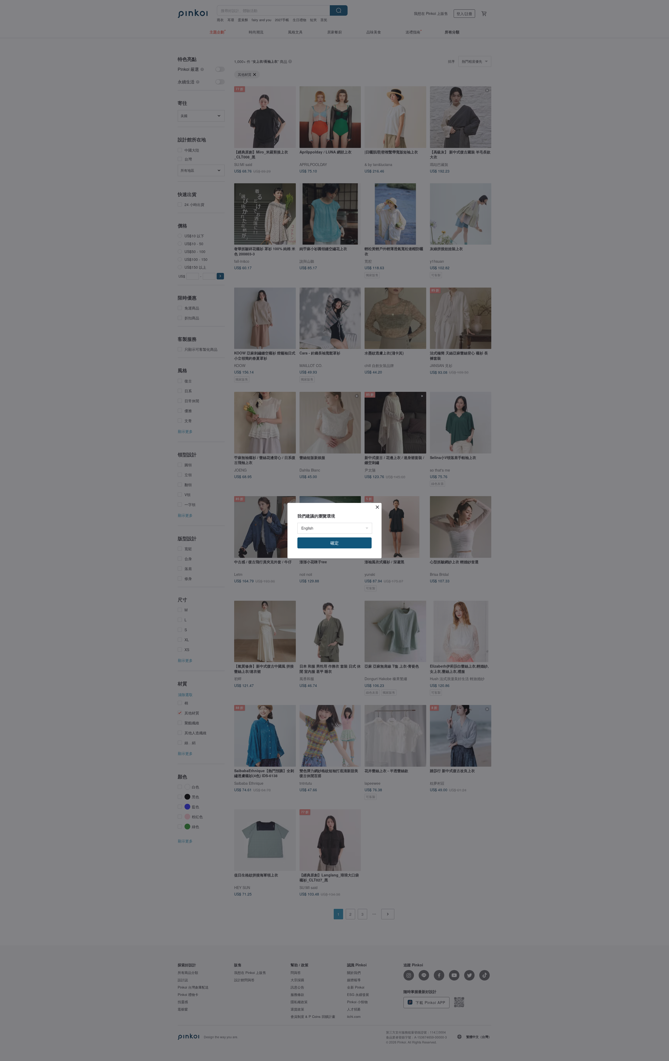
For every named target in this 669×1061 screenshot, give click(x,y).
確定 (334, 543)
